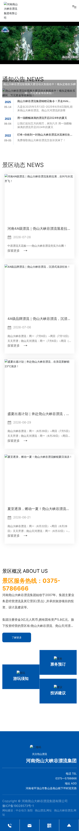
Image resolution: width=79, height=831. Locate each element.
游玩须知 (21, 678)
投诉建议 (58, 693)
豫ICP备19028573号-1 (18, 805)
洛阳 (30, 810)
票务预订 (58, 664)
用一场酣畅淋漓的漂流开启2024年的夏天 (42, 117)
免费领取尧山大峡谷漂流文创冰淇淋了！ (41, 140)
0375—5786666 (66, 778)
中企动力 (21, 810)
